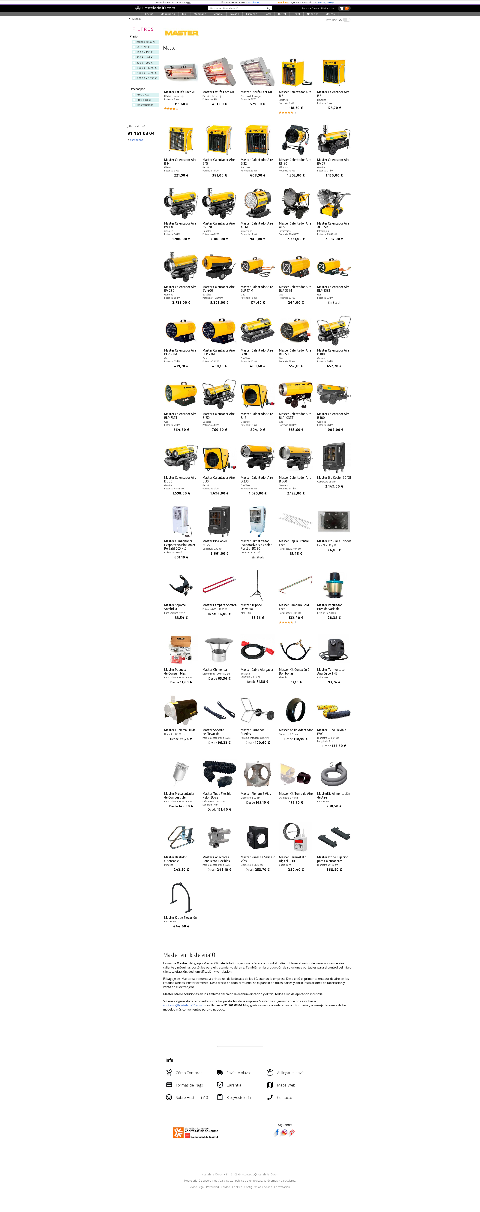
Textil (296, 14)
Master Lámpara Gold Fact (294, 607)
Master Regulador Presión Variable (329, 607)
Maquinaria (168, 14)
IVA (334, 20)
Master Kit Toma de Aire (296, 793)
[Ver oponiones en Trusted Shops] (326, 2)
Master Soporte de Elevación (213, 732)
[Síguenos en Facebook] (277, 1135)
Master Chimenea (214, 669)
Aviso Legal (197, 1187)
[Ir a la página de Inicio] (155, 9)
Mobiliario (200, 14)
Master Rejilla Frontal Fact (294, 543)
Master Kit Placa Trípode (334, 541)
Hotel (268, 14)
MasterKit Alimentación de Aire (333, 795)
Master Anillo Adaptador (296, 730)
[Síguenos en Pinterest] (292, 1135)
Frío (184, 14)
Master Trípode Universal (251, 607)
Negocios (313, 14)
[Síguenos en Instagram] (284, 1135)
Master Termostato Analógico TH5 (330, 671)
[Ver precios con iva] (346, 20)
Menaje (218, 14)
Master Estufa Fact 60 (256, 92)
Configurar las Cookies (258, 1187)
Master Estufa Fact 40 (218, 92)
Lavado (234, 14)
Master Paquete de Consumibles (175, 671)
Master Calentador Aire (295, 94)
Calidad (225, 1187)
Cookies (237, 1187)
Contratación (282, 1187)
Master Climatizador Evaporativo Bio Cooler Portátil (179, 544)
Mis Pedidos (327, 8)
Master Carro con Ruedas (253, 732)
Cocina (149, 14)
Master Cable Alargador (257, 669)
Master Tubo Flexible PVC (331, 732)
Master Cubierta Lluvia (180, 730)
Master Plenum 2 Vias (256, 793)
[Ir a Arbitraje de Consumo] (196, 1139)
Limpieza (251, 14)
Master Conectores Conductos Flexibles (216, 859)
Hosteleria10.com (213, 1174)
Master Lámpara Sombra (219, 605)
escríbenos (254, 2)
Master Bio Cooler (334, 477)
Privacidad (212, 1187)
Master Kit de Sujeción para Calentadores (332, 859)
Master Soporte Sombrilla (175, 607)
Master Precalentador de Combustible (179, 795)
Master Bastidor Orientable (175, 859)
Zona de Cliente (310, 8)
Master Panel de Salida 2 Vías (258, 859)
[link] (181, 85)
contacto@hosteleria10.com (182, 1005)
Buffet (282, 14)
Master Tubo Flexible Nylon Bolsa (216, 795)
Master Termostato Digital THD (292, 859)
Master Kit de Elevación (180, 917)
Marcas (330, 14)
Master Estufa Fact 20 (179, 92)
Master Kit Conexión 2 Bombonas (294, 671)
